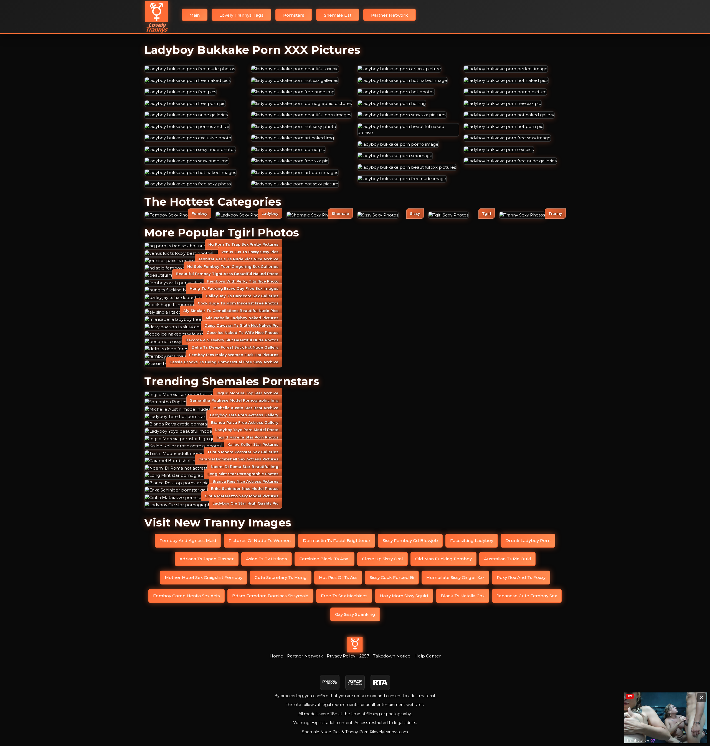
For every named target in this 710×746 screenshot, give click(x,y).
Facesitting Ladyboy (471, 540)
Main (194, 15)
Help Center (427, 656)
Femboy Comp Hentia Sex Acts (186, 595)
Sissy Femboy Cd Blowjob (410, 540)
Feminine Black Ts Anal (324, 558)
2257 (364, 656)
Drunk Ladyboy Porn (528, 540)
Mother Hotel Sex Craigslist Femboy (203, 577)
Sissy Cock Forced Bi (392, 577)
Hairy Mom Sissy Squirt (404, 595)
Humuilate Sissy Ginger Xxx (455, 577)
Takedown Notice (391, 656)
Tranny (555, 213)
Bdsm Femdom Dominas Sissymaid (270, 595)
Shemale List (337, 15)
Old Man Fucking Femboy (443, 558)
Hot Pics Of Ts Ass (338, 577)
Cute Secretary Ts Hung (281, 577)
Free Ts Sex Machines (344, 595)
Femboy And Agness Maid (187, 540)
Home (276, 656)
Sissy (415, 213)
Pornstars (293, 15)
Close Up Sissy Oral (382, 558)
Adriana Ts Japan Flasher (206, 558)
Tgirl (486, 213)
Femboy (199, 213)
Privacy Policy (341, 656)
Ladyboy (270, 213)
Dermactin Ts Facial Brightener (337, 540)
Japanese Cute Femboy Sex (527, 595)
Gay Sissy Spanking (355, 614)
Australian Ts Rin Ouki (507, 558)
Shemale (340, 213)
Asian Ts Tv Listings (266, 558)
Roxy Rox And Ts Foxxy (521, 577)
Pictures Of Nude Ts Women (260, 540)
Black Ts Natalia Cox (463, 595)
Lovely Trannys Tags (241, 15)
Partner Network (389, 15)
